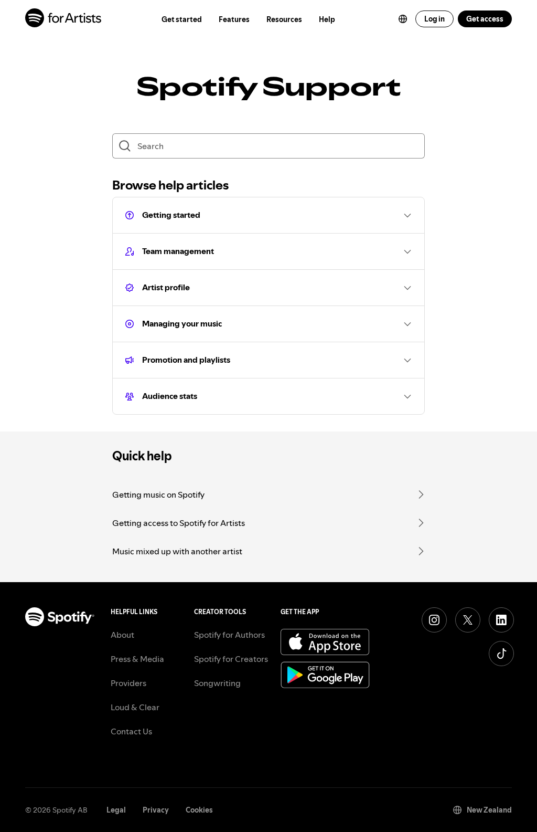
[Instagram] (434, 620)
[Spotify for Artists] (63, 19)
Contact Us (131, 731)
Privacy (156, 810)
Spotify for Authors (229, 634)
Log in (434, 19)
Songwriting (217, 683)
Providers (128, 683)
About (122, 634)
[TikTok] (501, 653)
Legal (116, 810)
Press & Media (137, 659)
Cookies (199, 810)
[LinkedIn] (501, 620)
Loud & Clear (135, 707)
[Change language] (402, 18)
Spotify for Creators (231, 659)
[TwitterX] (467, 620)
